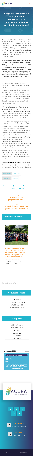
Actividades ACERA (17, 328)
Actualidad (15, 178)
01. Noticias (17, 299)
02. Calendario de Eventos (17, 302)
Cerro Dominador (13, 163)
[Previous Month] (26, 351)
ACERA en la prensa (12, 261)
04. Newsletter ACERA (17, 307)
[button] (29, 3)
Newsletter (16, 336)
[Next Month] (28, 351)
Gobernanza (17, 333)
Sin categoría (20, 264)
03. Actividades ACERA (17, 305)
